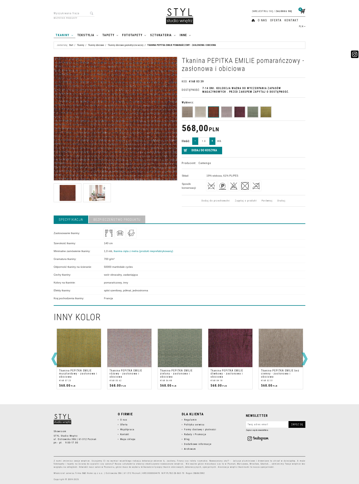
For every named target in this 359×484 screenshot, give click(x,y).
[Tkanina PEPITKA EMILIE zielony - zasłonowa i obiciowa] (252, 112)
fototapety (59, 464)
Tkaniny (62, 35)
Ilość (186, 141)
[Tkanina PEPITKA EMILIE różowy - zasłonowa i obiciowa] (226, 112)
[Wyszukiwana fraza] (91, 13)
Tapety (108, 35)
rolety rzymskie (198, 461)
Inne (183, 35)
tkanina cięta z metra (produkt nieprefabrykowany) (143, 251)
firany (180, 461)
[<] (54, 359)
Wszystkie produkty (65, 18)
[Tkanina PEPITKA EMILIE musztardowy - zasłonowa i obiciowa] (265, 112)
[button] (71, 219)
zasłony (171, 461)
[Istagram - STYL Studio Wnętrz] (258, 438)
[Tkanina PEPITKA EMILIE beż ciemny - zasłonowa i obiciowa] (187, 112)
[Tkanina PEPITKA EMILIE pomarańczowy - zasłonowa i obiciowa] (213, 112)
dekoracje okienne (152, 461)
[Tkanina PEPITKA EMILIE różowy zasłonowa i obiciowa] (129, 348)
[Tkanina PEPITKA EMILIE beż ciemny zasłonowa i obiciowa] (281, 348)
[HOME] (253, 20)
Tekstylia (85, 35)
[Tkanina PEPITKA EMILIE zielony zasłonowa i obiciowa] (180, 348)
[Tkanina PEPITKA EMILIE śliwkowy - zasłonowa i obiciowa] (239, 112)
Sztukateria (161, 35)
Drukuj (281, 200)
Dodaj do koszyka (204, 150)
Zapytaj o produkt (246, 200)
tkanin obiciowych (173, 467)
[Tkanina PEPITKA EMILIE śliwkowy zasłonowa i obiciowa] (230, 348)
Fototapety (132, 35)
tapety (70, 464)
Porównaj (267, 200)
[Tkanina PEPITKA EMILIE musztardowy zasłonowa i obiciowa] (79, 348)
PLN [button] (301, 26)
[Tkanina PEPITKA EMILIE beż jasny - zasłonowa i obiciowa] (200, 112)
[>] (305, 359)
